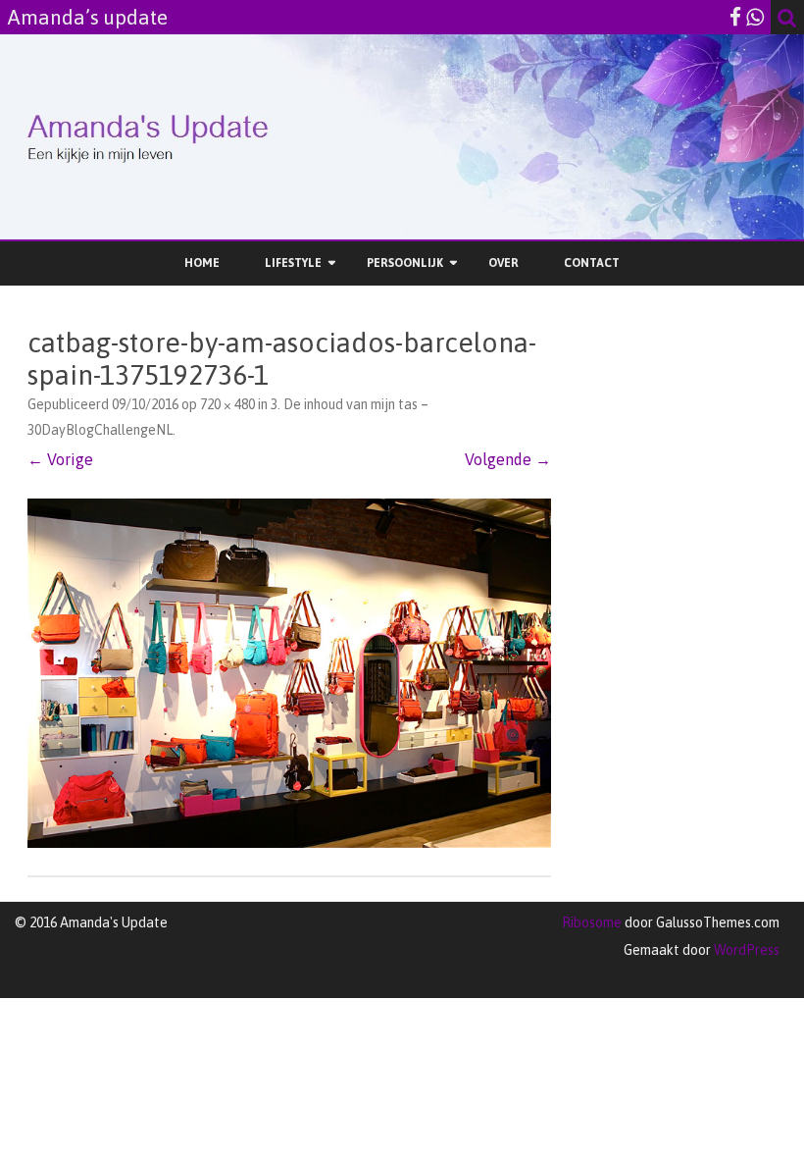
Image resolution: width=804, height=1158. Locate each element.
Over (503, 263)
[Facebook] (735, 16)
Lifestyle (293, 263)
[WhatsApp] (755, 16)
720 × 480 (227, 404)
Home (202, 263)
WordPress (745, 950)
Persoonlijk (405, 263)
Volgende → (508, 459)
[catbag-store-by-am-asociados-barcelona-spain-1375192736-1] (289, 673)
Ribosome (592, 922)
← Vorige (60, 459)
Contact (592, 263)
